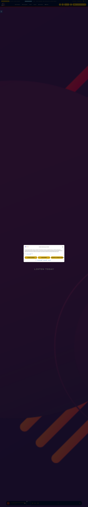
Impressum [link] (49, 260)
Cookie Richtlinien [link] (39, 260)
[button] (62, 246)
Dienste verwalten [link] (28, 254)
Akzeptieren (30, 257)
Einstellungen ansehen (57, 257)
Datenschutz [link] (44, 260)
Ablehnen (44, 257)
